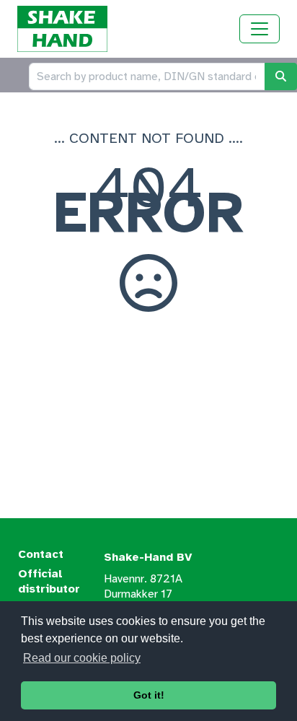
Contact (40, 554)
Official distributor (49, 581)
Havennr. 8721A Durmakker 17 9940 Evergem (143, 594)
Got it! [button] (148, 695)
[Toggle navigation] (259, 28)
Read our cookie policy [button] (82, 658)
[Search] (281, 76)
